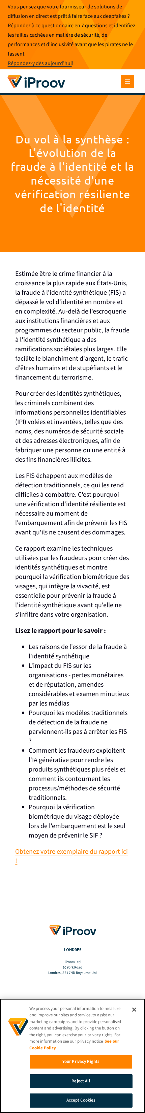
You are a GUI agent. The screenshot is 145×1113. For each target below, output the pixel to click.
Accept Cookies (81, 1100)
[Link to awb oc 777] (127, 81)
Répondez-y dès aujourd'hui (40, 63)
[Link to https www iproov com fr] (36, 76)
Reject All (80, 1081)
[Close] (134, 1009)
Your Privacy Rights (80, 1061)
